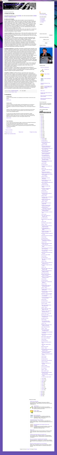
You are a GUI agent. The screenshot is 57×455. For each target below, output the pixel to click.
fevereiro (43, 388)
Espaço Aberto (13, 4)
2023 (41, 120)
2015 (41, 131)
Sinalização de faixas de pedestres (46, 235)
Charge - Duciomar (44, 176)
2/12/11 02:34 (8, 127)
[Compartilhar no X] (23, 90)
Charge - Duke (43, 221)
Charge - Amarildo (44, 144)
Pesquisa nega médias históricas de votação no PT (38, 434)
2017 (41, 128)
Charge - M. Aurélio (44, 361)
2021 (41, 123)
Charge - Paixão (44, 195)
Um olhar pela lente (44, 164)
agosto (43, 381)
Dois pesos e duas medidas (45, 254)
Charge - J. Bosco (44, 201)
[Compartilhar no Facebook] (24, 90)
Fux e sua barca (43, 368)
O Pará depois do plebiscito (45, 157)
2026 (41, 116)
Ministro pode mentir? (44, 346)
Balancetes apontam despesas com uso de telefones (38, 443)
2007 (41, 395)
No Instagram (43, 19)
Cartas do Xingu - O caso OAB (46, 313)
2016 (41, 130)
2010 (41, 391)
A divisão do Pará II (12, 16)
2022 (41, 121)
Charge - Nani (43, 168)
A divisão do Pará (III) (44, 184)
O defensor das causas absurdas (46, 360)
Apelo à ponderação (47, 78)
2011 (41, 137)
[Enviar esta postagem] (20, 90)
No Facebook (43, 18)
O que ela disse (43, 256)
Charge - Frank (43, 323)
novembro (43, 139)
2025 (41, 117)
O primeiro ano (46, 69)
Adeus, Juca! (43, 90)
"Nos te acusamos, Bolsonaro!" (46, 47)
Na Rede (19, 15)
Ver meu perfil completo (43, 14)
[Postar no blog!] (22, 90)
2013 (41, 134)
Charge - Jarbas (43, 261)
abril (42, 385)
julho (42, 382)
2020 (41, 124)
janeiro (43, 389)
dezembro (43, 138)
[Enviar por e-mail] (21, 90)
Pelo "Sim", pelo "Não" (45, 314)
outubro (43, 378)
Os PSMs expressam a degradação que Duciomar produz (45, 229)
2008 (41, 394)
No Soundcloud (43, 20)
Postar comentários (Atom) (11, 133)
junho (43, 384)
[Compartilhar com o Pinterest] (25, 90)
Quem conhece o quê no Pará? (46, 336)
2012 (41, 135)
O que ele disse (43, 163)
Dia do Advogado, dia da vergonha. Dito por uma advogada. (48, 87)
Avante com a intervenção (45, 67)
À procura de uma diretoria (45, 366)
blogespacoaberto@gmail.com (44, 107)
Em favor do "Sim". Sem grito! (46, 302)
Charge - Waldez (36, 410)
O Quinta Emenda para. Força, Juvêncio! (36, 419)
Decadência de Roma (44, 318)
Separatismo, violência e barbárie (46, 293)
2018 (41, 127)
